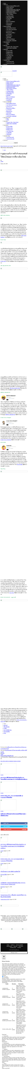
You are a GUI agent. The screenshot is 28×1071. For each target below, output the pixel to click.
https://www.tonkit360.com (7, 755)
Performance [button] (4, 1041)
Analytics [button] (4, 1047)
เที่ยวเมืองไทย (6, 726)
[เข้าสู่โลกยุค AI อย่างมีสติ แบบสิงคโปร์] (4, 868)
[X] (8, 165)
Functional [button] (4, 1034)
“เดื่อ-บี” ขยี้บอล (9, 14)
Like (25, 823)
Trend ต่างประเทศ (10, 63)
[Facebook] (3, 165)
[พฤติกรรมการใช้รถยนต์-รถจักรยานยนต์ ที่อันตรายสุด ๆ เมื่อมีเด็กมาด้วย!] (8, 810)
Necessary (6, 976)
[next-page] (4, 819)
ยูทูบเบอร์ (5, 725)
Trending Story (6, 60)
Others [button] (3, 1062)
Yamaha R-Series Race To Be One (13, 9)
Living (7, 44)
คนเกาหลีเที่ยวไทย (7, 730)
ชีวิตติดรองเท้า (9, 53)
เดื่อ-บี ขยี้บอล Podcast (11, 27)
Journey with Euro (10, 7)
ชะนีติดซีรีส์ (9, 57)
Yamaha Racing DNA (10, 11)
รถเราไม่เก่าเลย (9, 55)
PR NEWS (3, 886)
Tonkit (2, 161)
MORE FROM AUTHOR (15, 761)
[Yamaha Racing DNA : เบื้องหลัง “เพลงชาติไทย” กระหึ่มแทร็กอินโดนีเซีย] (4, 892)
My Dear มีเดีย (9, 50)
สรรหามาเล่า (9, 31)
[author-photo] (2, 753)
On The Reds (9, 18)
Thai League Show (10, 17)
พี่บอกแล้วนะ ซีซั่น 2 (10, 32)
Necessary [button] (4, 975)
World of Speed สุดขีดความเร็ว (13, 5)
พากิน (4, 733)
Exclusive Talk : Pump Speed (12, 46)
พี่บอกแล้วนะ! (9, 35)
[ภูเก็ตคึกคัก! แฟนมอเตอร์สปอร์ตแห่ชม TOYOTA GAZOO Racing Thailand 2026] (4, 880)
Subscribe (24, 829)
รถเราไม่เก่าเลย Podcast (11, 29)
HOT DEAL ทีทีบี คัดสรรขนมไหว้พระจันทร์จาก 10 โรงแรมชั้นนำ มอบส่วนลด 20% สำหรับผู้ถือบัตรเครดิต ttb (13, 846)
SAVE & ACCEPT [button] (6, 1068)
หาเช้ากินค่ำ (9, 34)
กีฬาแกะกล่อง (9, 23)
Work (7, 43)
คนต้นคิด (8, 19)
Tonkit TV (5, 4)
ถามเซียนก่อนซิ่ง (10, 16)
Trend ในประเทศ (10, 61)
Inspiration (5, 49)
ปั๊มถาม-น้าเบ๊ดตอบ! (10, 21)
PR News (5, 64)
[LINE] (13, 165)
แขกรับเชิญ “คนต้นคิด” (11, 40)
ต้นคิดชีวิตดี (9, 24)
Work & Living (6, 41)
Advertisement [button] (5, 1055)
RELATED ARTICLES (5, 761)
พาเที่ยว (5, 728)
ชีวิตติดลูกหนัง (9, 52)
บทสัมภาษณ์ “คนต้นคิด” (11, 48)
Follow (24, 826)
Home (4, 3)
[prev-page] (2, 819)
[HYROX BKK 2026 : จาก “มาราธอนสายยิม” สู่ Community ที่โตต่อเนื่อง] (8, 791)
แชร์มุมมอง (8, 58)
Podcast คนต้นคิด (7, 26)
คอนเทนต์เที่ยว (6, 731)
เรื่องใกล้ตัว (8, 37)
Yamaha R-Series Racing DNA (12, 10)
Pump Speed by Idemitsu (11, 13)
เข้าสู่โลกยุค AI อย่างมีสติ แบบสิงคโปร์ (10, 871)
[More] (18, 165)
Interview (5, 45)
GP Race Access (9, 8)
